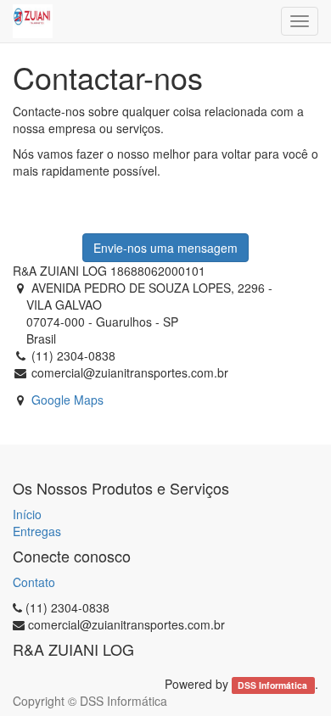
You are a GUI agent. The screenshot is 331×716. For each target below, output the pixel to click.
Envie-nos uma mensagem (165, 247)
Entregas (37, 531)
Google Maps (67, 399)
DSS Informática (274, 685)
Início (27, 514)
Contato (34, 581)
